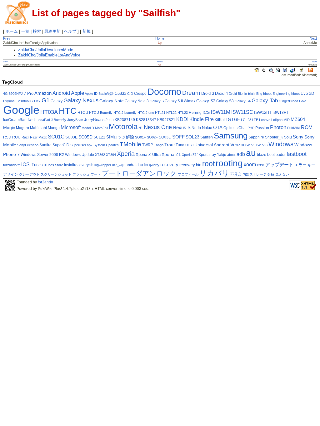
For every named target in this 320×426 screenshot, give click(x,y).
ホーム (12, 31)
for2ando (45, 182)
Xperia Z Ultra (148, 154)
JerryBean (75, 120)
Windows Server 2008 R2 (42, 155)
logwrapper (102, 165)
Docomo (164, 91)
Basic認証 (106, 93)
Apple (77, 93)
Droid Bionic (238, 93)
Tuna (180, 145)
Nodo (196, 128)
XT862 (100, 155)
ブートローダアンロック (139, 173)
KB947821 (166, 120)
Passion (262, 128)
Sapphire (256, 137)
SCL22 (99, 137)
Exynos (9, 101)
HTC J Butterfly (100, 112)
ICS (206, 112)
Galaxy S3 (225, 101)
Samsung (231, 135)
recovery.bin (190, 165)
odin (144, 164)
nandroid (131, 165)
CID (130, 93)
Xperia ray (207, 155)
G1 (46, 100)
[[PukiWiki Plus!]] (17, 12)
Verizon (238, 144)
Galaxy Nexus (80, 100)
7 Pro (28, 93)
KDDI (182, 119)
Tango (158, 145)
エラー (300, 165)
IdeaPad (44, 120)
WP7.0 (252, 145)
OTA (217, 127)
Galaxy (56, 101)
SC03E (71, 137)
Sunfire (45, 145)
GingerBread (288, 101)
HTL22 (171, 112)
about (231, 155)
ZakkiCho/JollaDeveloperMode (45, 50)
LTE (255, 120)
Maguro (22, 128)
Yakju (221, 155)
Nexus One (158, 127)
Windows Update (79, 155)
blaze (261, 155)
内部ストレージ (254, 174)
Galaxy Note (111, 101)
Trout (169, 145)
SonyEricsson (27, 145)
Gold (302, 101)
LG (228, 120)
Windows (280, 144)
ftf (19, 165)
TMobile (130, 144)
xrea (260, 165)
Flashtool (22, 101)
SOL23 (192, 137)
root (208, 164)
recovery (169, 164)
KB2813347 (146, 120)
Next (313, 38)
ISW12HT (263, 112)
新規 (86, 31)
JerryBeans (94, 120)
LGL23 (246, 120)
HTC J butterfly (125, 112)
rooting (229, 163)
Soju (288, 137)
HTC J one (146, 112)
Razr (25, 137)
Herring (195, 112)
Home (159, 38)
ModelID (88, 128)
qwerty (154, 165)
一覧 (25, 31)
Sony (298, 136)
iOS (25, 164)
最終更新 (52, 31)
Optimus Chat (235, 128)
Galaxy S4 (243, 101)
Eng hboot (264, 93)
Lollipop (276, 120)
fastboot (297, 154)
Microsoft (71, 127)
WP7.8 (263, 145)
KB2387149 (125, 120)
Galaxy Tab (265, 101)
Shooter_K (274, 137)
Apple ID (91, 93)
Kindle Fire (201, 119)
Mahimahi (38, 128)
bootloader (276, 155)
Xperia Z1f (190, 155)
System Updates (106, 145)
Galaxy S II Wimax (180, 101)
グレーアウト (29, 174)
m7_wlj (117, 165)
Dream (191, 93)
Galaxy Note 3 (137, 101)
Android (61, 93)
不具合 (236, 174)
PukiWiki (293, 128)
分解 (271, 174)
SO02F (152, 137)
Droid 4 (221, 93)
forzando (10, 165)
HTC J (83, 112)
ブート (96, 174)
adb (241, 154)
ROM (306, 127)
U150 (189, 145)
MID (286, 120)
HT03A (49, 112)
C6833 (120, 93)
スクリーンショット (56, 174)
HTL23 (183, 112)
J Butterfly (58, 120)
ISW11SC (242, 112)
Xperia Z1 (171, 154)
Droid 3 (207, 93)
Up (160, 43)
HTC (68, 111)
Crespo (140, 93)
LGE (236, 120)
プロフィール (188, 174)
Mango (54, 128)
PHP (251, 128)
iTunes (37, 165)
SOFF (178, 136)
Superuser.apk (81, 145)
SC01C (56, 137)
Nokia (207, 128)
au (251, 153)
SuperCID (60, 145)
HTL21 (160, 112)
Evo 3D (307, 93)
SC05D (85, 137)
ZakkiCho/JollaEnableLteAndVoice (49, 55)
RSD (7, 137)
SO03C (165, 137)
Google (21, 110)
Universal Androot (211, 145)
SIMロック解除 (120, 137)
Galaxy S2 (205, 101)
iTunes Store (53, 165)
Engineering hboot (286, 93)
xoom (250, 164)
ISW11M (220, 112)
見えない (282, 174)
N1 (140, 128)
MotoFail (101, 128)
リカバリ (214, 173)
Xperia (126, 153)
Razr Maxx (38, 137)
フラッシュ (81, 174)
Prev (6, 38)
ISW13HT (280, 112)
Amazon (43, 93)
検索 (37, 31)
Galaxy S (157, 101)
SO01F (140, 137)
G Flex (35, 101)
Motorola (123, 126)
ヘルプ (70, 31)
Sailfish (206, 137)
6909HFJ (16, 93)
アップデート (279, 164)
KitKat (220, 120)
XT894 (111, 155)
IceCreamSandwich (20, 120)
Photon (278, 127)
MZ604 (298, 119)
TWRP (147, 145)
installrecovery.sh (78, 165)
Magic (9, 127)
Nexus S (182, 127)
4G (5, 93)
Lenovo (264, 120)
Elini (251, 93)
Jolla (110, 120)
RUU (16, 137)
